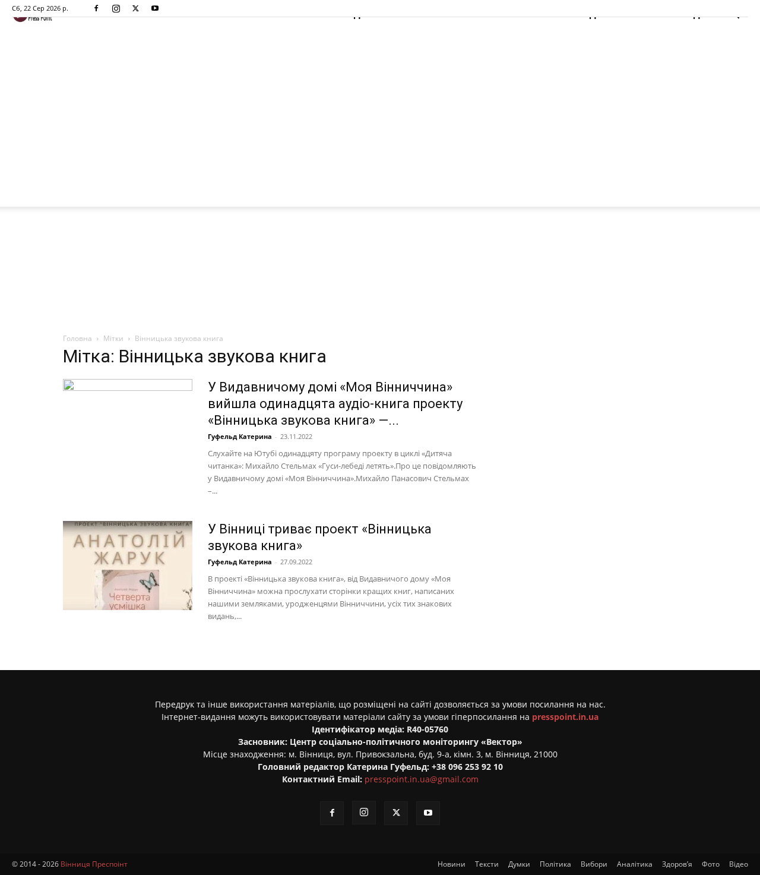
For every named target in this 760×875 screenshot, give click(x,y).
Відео (738, 864)
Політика (555, 864)
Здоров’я (677, 864)
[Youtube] (155, 8)
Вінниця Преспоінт (94, 864)
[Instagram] (116, 8)
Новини (452, 864)
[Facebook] (96, 8)
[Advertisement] (380, 117)
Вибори (594, 864)
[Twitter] (135, 8)
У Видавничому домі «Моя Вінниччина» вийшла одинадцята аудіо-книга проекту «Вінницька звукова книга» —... (335, 404)
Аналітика (635, 864)
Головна (77, 338)
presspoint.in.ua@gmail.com (422, 779)
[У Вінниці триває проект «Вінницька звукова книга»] (127, 565)
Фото (711, 864)
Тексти (487, 864)
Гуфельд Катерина (240, 436)
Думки (519, 864)
